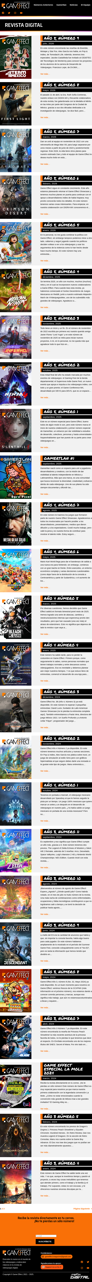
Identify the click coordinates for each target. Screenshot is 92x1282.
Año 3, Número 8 (61, 972)
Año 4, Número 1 (61, 785)
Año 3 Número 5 (61, 1116)
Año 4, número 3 (61, 692)
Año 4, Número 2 (61, 738)
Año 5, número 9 (61, 38)
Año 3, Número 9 (61, 925)
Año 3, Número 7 (61, 1018)
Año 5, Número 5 (61, 225)
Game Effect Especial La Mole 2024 (63, 1069)
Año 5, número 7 (61, 131)
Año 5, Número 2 (61, 365)
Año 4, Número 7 (61, 505)
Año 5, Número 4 (61, 272)
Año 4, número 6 (61, 552)
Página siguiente (82, 1209)
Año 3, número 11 (61, 832)
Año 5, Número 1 (61, 412)
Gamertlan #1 (59, 458)
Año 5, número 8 (61, 85)
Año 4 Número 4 (61, 645)
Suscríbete (44, 1241)
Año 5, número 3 (61, 318)
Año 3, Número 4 (61, 1163)
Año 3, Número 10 (62, 878)
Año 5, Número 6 (61, 178)
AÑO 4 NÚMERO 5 (61, 598)
